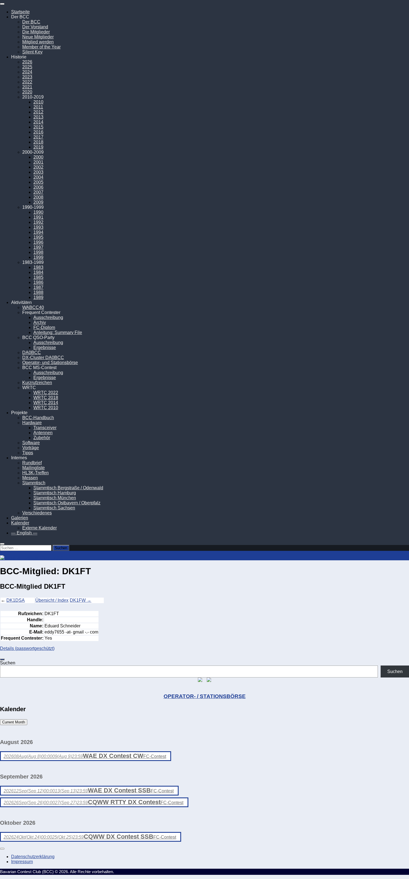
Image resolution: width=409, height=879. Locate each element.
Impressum (22, 861)
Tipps (27, 452)
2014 (38, 122)
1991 (38, 217)
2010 (38, 102)
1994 (38, 232)
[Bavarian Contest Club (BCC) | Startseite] (31, 557)
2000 (38, 157)
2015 (38, 127)
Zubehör (41, 437)
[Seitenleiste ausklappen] (2, 659)
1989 (38, 297)
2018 (38, 142)
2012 (38, 112)
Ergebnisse (44, 347)
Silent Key (32, 52)
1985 (38, 277)
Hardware (32, 422)
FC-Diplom (44, 327)
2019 (38, 147)
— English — (24, 533)
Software (31, 442)
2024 (27, 72)
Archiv (39, 322)
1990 (38, 212)
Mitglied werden (38, 42)
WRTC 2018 (45, 397)
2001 (38, 162)
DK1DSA (15, 600)
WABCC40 (33, 307)
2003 (38, 172)
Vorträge (30, 447)
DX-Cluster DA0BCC (43, 357)
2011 (38, 107)
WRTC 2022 (45, 392)
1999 (38, 257)
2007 (38, 192)
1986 (38, 282)
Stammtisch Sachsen (54, 507)
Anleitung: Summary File (57, 332)
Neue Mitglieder (38, 37)
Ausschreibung (48, 317)
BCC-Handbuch (38, 417)
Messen (30, 477)
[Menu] (2, 4)
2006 (38, 187)
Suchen (7, 663)
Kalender (20, 522)
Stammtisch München (54, 497)
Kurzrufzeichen (37, 382)
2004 (38, 177)
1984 (38, 272)
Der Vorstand (35, 26)
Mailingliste (33, 467)
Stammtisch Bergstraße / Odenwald (68, 487)
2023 (27, 77)
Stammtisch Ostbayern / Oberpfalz (66, 502)
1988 (38, 292)
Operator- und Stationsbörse (50, 362)
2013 (38, 117)
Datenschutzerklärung (33, 856)
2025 (27, 67)
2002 (38, 167)
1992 (38, 222)
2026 (27, 62)
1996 (38, 242)
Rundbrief (32, 462)
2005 (38, 182)
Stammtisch (33, 482)
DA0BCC (31, 352)
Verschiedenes (37, 512)
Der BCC (31, 21)
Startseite (20, 11)
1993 (38, 227)
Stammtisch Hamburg (54, 492)
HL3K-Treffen (35, 472)
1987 (38, 287)
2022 (27, 82)
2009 (38, 202)
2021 (27, 87)
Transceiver (44, 427)
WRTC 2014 (45, 402)
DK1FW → (80, 600)
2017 (38, 137)
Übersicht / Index (51, 600)
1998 (38, 252)
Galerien (19, 517)
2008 (38, 197)
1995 (38, 237)
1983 (38, 267)
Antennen (43, 432)
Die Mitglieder (36, 32)
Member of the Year (41, 47)
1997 (38, 247)
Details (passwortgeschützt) (27, 648)
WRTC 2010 (45, 407)
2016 (38, 132)
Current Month (13, 722)
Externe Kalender (39, 528)
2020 (27, 92)
